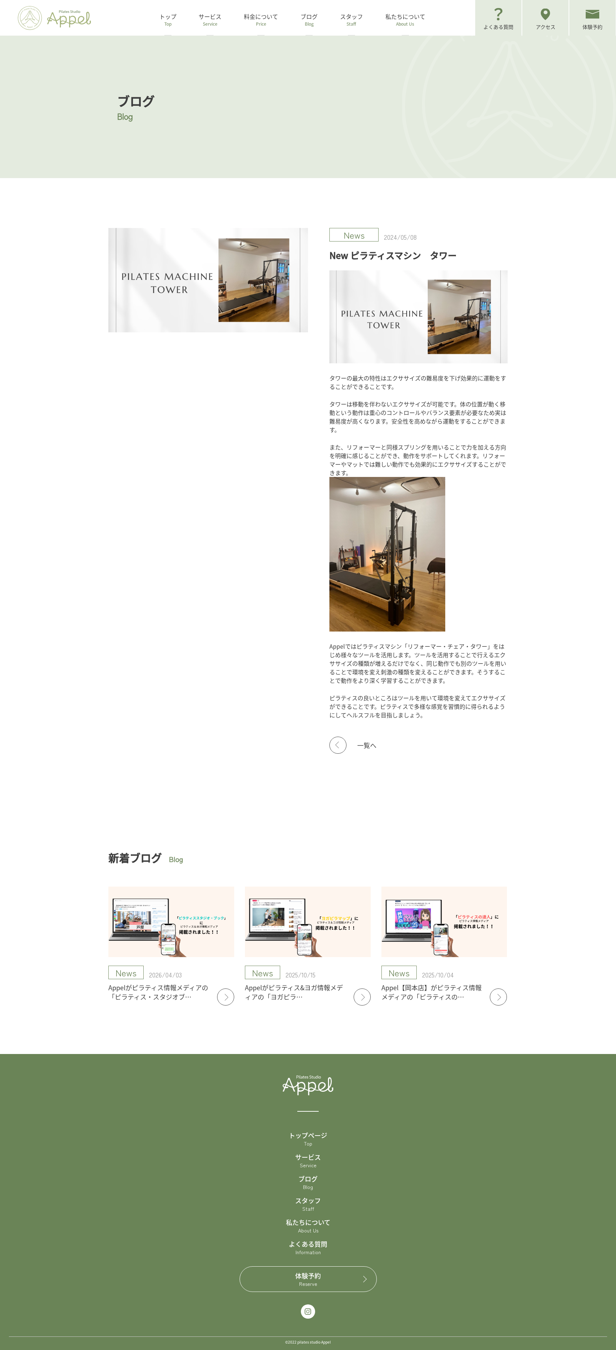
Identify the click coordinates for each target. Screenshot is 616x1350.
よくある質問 (308, 1247)
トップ (167, 19)
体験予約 (308, 1279)
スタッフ (351, 19)
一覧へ (366, 745)
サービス (308, 1160)
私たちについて (405, 19)
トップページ (308, 1139)
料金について (261, 19)
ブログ (309, 19)
